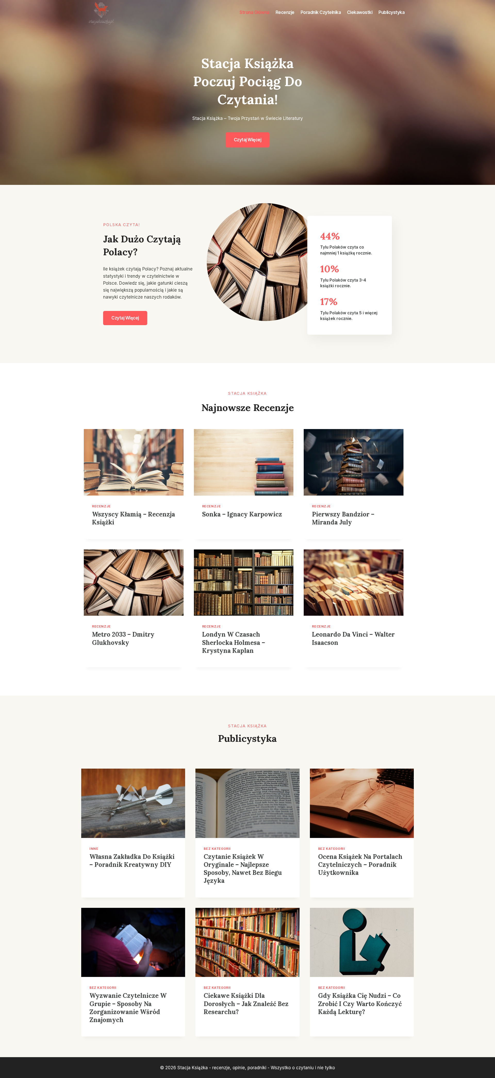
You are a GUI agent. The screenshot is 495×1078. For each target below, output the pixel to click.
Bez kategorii (217, 849)
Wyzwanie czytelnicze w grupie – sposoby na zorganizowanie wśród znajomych (128, 1008)
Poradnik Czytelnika (321, 12)
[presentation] (134, 462)
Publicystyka (391, 12)
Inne (93, 849)
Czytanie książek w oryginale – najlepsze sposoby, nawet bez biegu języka (243, 869)
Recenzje (285, 12)
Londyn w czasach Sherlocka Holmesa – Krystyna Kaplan (233, 642)
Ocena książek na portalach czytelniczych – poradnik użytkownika (360, 865)
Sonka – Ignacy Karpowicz (242, 514)
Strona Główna (254, 12)
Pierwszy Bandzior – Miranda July (343, 518)
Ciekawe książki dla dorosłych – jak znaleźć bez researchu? (246, 1004)
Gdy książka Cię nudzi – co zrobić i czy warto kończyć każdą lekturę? (360, 1004)
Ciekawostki (360, 12)
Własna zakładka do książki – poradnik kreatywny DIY (132, 861)
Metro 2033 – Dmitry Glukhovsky (123, 638)
